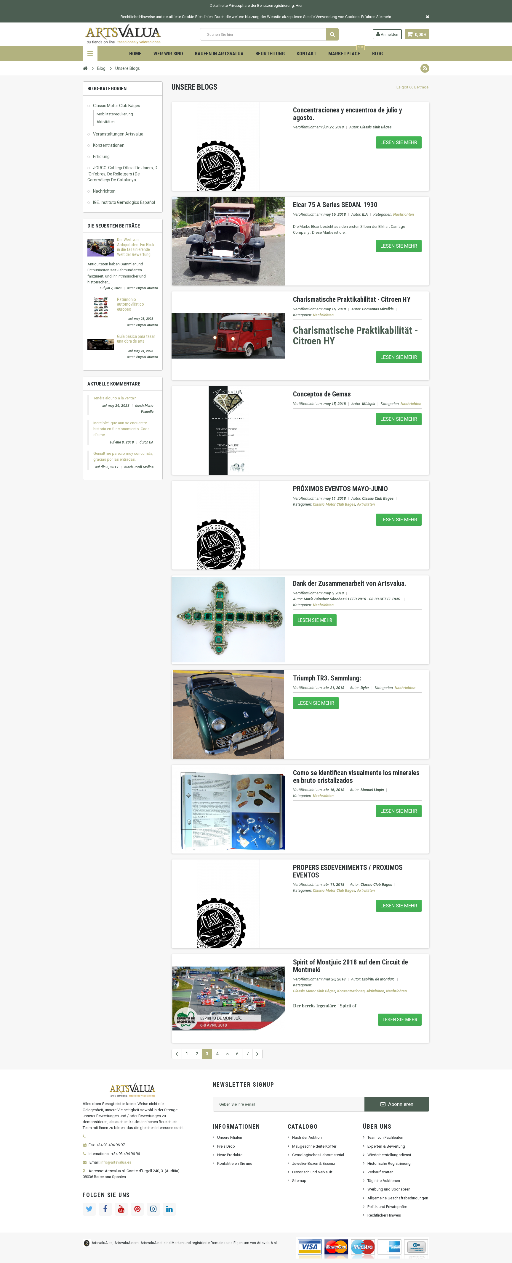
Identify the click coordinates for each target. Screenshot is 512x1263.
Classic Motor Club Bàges (116, 105)
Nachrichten (104, 191)
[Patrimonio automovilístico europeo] (100, 307)
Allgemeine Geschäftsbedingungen (397, 1198)
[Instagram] (153, 1209)
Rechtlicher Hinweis (384, 1215)
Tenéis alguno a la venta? (114, 398)
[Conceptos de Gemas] (228, 430)
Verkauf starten (380, 1172)
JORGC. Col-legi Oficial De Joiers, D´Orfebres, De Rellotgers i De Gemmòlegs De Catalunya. (122, 173)
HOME (135, 54)
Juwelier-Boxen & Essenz (313, 1163)
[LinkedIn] (169, 1209)
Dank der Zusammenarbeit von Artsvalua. (349, 584)
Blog (377, 54)
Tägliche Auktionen (383, 1180)
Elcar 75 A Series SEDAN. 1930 (335, 205)
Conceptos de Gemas (322, 394)
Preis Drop (226, 1146)
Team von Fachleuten (385, 1137)
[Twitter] (89, 1209)
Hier (299, 5)
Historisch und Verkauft (312, 1172)
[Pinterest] (137, 1209)
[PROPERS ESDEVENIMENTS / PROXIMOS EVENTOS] (228, 903)
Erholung (101, 156)
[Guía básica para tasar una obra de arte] (100, 344)
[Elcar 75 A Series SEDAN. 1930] (228, 241)
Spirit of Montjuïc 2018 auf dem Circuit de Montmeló (350, 966)
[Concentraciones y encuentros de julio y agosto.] (228, 146)
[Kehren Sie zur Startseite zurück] (85, 68)
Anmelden (389, 34)
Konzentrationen (108, 145)
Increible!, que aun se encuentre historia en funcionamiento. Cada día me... (121, 429)
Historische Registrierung (389, 1163)
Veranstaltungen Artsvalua (118, 134)
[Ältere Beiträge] (257, 1054)
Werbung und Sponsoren (388, 1189)
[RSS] (424, 68)
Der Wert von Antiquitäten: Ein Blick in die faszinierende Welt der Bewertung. (135, 247)
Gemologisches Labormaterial (318, 1155)
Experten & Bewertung (386, 1146)
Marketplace (346, 51)
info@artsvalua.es (115, 1162)
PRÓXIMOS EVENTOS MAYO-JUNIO (340, 489)
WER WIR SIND (168, 54)
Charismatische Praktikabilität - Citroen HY (352, 300)
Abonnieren (400, 1104)
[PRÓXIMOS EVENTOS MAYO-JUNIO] (228, 525)
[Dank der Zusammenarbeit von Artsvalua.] (228, 619)
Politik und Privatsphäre (387, 1206)
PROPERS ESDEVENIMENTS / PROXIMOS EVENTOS (348, 871)
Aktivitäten (106, 122)
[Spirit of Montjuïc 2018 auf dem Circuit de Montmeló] (228, 998)
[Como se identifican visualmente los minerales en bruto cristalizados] (228, 809)
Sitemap (299, 1180)
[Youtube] (121, 1209)
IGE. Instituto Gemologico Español (124, 202)
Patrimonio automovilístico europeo (130, 304)
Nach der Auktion (307, 1137)
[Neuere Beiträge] (177, 1054)
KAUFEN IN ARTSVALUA (219, 54)
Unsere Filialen (229, 1137)
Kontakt (306, 54)
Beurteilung (270, 54)
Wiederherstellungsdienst (389, 1155)
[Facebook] (105, 1209)
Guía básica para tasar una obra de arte (136, 339)
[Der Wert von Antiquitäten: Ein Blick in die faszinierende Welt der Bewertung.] (100, 247)
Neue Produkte (229, 1155)
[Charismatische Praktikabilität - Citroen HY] (228, 335)
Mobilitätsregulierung (115, 114)
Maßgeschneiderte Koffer (314, 1146)
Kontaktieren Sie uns (234, 1163)
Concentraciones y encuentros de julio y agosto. (347, 114)
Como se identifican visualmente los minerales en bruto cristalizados (356, 776)
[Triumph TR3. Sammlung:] (228, 714)
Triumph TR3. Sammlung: (327, 678)
